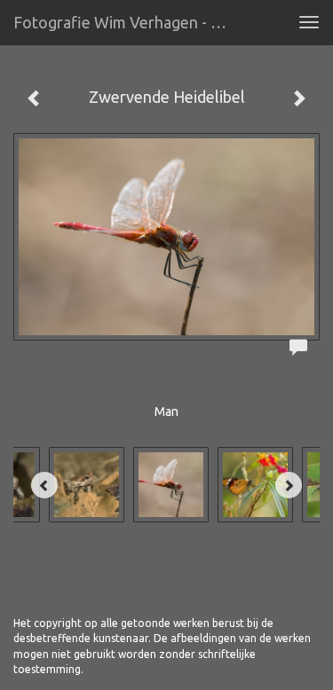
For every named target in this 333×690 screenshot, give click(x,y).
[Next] (288, 485)
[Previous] (44, 485)
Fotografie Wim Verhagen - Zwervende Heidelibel (127, 22)
